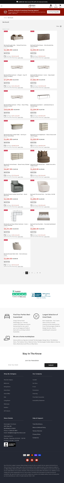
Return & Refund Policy (39, 427)
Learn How (20, 58)
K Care (34, 387)
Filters (57, 26)
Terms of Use (24, 465)
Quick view (7, 53)
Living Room (7, 400)
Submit (51, 365)
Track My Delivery (37, 424)
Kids (5, 397)
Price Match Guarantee (38, 397)
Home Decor (7, 390)
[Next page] (40, 273)
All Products (7, 411)
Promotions (36, 390)
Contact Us (36, 438)
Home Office (7, 393)
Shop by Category (8, 380)
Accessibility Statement (38, 400)
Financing (35, 393)
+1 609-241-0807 (12, 430)
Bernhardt (10, 18)
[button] (56, 6)
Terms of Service (37, 431)
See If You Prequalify (53, 12)
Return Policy (9, 469)
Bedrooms (6, 383)
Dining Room (7, 387)
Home (5, 18)
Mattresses (6, 404)
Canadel (35, 380)
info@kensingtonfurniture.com (16, 433)
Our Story (35, 383)
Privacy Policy (36, 434)
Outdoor (6, 407)
